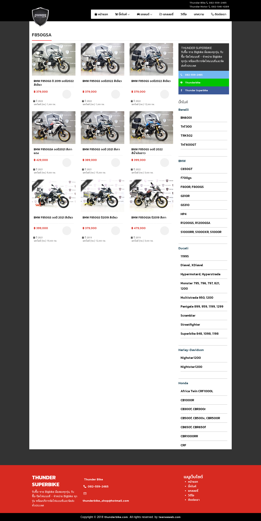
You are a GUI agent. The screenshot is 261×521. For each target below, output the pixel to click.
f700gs (186, 177)
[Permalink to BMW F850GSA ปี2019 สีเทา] (151, 195)
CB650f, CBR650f (193, 427)
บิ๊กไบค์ (122, 14)
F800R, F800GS (192, 186)
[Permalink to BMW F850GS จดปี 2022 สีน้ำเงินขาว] (151, 127)
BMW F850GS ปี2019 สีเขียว (100, 217)
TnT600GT (188, 144)
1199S (185, 256)
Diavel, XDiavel (192, 265)
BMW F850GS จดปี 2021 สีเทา (101, 149)
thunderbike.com (116, 517)
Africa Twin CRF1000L (197, 391)
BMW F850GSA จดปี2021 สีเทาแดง (53, 151)
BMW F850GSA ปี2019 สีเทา (148, 217)
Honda (183, 383)
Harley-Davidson (191, 349)
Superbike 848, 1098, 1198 (200, 333)
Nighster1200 (191, 357)
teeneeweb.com (170, 517)
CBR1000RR (189, 436)
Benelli (183, 109)
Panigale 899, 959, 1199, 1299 (202, 306)
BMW (182, 160)
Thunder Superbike (196, 90)
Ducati (183, 248)
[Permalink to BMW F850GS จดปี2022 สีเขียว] (102, 59)
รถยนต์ (145, 14)
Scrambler (188, 315)
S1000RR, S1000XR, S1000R (201, 231)
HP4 (183, 214)
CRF (183, 445)
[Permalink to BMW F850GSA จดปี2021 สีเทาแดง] (53, 127)
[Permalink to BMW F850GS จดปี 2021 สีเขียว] (53, 195)
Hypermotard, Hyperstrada (200, 274)
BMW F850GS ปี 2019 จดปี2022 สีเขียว (54, 83)
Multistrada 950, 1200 (197, 297)
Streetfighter (190, 324)
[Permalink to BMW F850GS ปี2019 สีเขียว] (102, 195)
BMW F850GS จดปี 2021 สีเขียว (53, 217)
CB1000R (187, 400)
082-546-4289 (220, 7)
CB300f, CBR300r (193, 409)
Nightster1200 (191, 366)
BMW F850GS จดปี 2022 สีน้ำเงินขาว (147, 151)
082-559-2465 (217, 3)
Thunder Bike (93, 479)
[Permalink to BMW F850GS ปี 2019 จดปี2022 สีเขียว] (53, 59)
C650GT (187, 168)
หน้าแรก (102, 14)
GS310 (185, 204)
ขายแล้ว (36, 48)
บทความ (199, 14)
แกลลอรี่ (167, 14)
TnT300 (186, 126)
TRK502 (186, 135)
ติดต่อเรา (220, 14)
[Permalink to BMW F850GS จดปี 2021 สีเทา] (102, 127)
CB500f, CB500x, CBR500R (200, 418)
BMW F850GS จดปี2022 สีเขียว (102, 81)
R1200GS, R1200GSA (195, 222)
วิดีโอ (184, 14)
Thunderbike (192, 82)
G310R (185, 195)
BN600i (186, 117)
